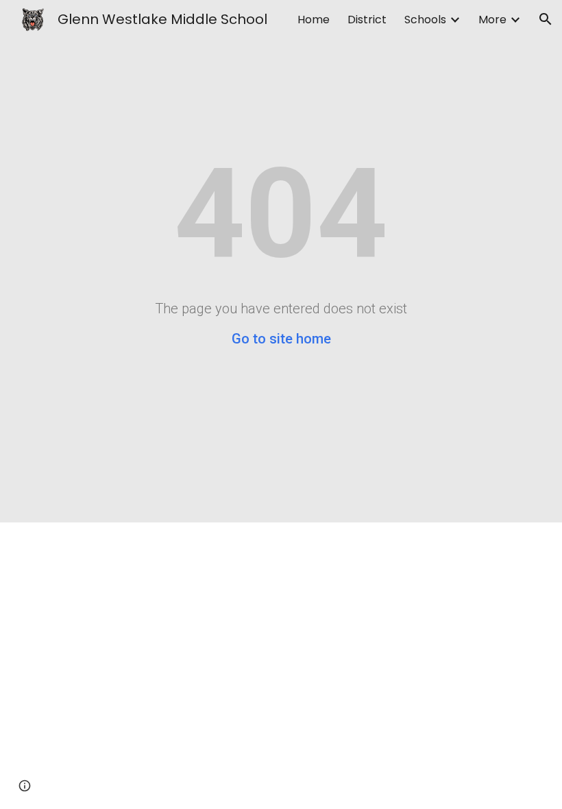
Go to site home (281, 338)
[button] (545, 19)
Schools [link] (425, 19)
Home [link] (313, 19)
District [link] (367, 19)
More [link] (492, 19)
